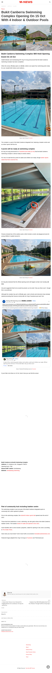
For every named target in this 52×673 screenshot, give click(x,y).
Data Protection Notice (31, 652)
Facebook (30, 138)
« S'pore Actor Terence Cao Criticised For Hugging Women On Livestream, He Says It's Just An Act (12, 603)
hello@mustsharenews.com (7, 631)
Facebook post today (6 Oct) (27, 151)
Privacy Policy (29, 654)
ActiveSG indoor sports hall (28, 515)
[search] (50, 2)
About (27, 647)
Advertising (28, 644)
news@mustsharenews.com (42, 533)
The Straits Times (7, 529)
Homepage (3, 6)
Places (14, 6)
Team (27, 656)
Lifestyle (9, 6)
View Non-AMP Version (30, 668)
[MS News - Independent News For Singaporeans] (26, 2)
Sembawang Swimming (13, 470)
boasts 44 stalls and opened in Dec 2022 (28, 523)
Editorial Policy (29, 649)
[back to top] (48, 667)
